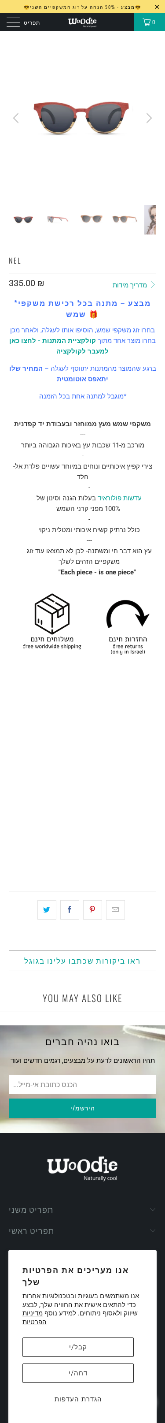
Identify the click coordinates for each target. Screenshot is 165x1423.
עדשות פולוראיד (120, 498)
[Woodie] (82, 22)
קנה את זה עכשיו (82, 854)
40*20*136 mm (32, 764)
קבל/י (78, 1347)
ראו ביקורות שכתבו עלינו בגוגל (82, 960)
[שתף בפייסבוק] (69, 910)
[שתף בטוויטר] (46, 910)
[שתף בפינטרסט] (92, 910)
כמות (15, 789)
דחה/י (78, 1373)
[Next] (148, 118)
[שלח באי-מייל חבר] (115, 910)
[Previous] (17, 118)
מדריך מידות (131, 285)
